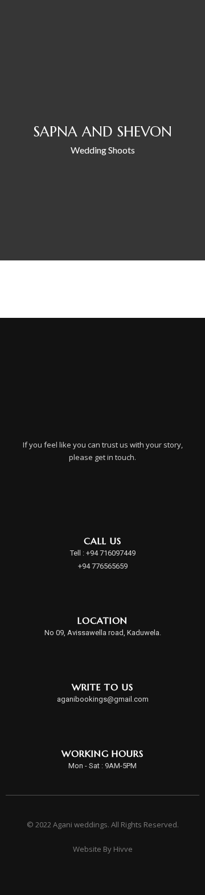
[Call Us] (102, 511)
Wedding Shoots (103, 149)
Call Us (102, 540)
